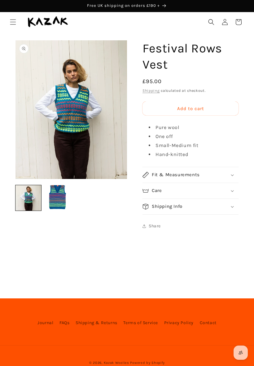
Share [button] (155, 226)
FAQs (64, 322)
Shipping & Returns (96, 322)
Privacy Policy (179, 322)
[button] (13, 22)
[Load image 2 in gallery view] (57, 198)
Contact (208, 322)
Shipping (151, 90)
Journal (45, 322)
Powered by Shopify (147, 363)
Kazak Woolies (116, 363)
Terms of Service (140, 322)
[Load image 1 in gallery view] (28, 198)
